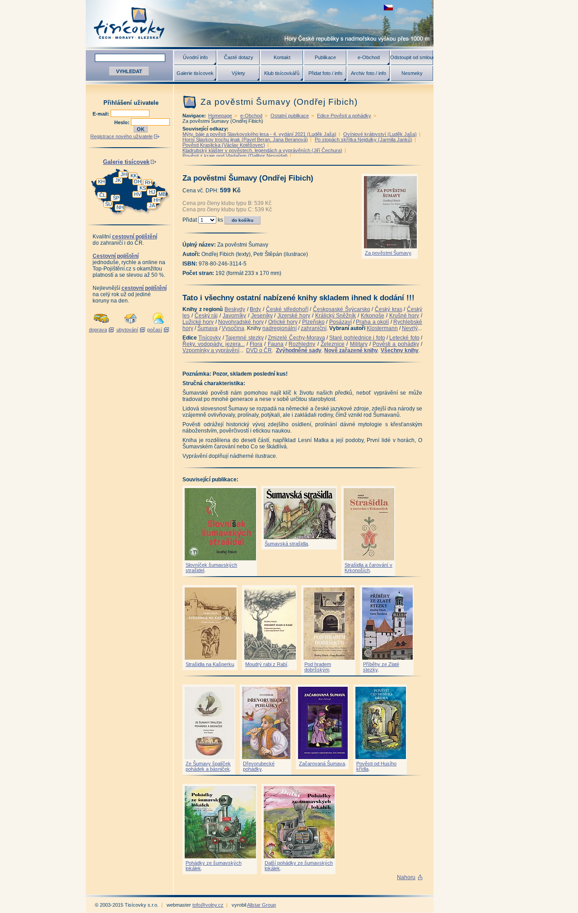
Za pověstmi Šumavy (388, 253)
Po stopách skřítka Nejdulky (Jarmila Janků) (363, 139)
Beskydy (234, 309)
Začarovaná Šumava (322, 763)
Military (359, 344)
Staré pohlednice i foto (357, 338)
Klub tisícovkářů (281, 73)
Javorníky (234, 315)
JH (124, 174)
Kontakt (282, 57)
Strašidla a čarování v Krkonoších (368, 567)
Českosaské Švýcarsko (341, 309)
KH (101, 181)
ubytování (127, 329)
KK (134, 175)
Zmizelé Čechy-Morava (296, 338)
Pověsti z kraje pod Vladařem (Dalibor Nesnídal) (235, 155)
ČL (102, 195)
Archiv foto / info (368, 73)
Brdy (255, 309)
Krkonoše (372, 315)
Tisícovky (209, 338)
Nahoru (406, 877)
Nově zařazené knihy (351, 350)
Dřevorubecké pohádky (259, 766)
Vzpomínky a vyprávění (210, 350)
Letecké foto (404, 338)
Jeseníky (262, 315)
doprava (98, 329)
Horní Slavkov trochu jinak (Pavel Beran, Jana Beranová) (245, 139)
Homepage (220, 115)
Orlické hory (283, 322)
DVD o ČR (259, 350)
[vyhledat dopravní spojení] (101, 324)
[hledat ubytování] (130, 324)
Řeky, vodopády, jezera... (213, 344)
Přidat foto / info (325, 73)
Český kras (388, 309)
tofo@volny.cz (208, 905)
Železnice (333, 344)
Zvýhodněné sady (299, 350)
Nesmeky (412, 73)
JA (152, 205)
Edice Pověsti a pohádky (344, 115)
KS (143, 188)
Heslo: (122, 122)
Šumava (207, 328)
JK (118, 180)
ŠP (116, 197)
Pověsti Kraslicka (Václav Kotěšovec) (223, 145)
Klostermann (382, 328)
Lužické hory (198, 322)
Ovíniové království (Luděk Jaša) (380, 134)
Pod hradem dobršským (317, 666)
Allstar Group (261, 905)
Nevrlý (410, 328)
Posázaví (340, 322)
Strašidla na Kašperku (210, 664)
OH (137, 181)
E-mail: (102, 113)
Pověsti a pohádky (396, 344)
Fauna (276, 344)
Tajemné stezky (244, 338)
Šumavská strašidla (286, 543)
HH (157, 200)
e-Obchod (369, 57)
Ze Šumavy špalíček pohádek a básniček (208, 766)
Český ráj (206, 315)
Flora (256, 344)
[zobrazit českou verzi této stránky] (388, 7)
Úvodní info (195, 57)
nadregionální (279, 328)
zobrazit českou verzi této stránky (388, 7)
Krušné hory (404, 315)
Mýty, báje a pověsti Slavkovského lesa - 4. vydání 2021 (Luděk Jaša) (259, 134)
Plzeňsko (313, 322)
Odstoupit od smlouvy (412, 57)
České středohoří (287, 309)
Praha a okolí (372, 322)
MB (162, 194)
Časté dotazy (238, 57)
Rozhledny (302, 344)
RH (148, 182)
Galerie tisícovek (195, 73)
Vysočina (233, 328)
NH (120, 207)
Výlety (238, 73)
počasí (154, 329)
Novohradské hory (240, 322)
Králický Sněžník (335, 315)
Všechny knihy (400, 350)
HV (137, 194)
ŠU (108, 204)
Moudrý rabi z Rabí (266, 664)
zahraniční (313, 328)
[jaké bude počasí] (158, 324)
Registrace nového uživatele (121, 136)
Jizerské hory (293, 315)
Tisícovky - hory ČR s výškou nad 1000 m (260, 23)
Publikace (325, 57)
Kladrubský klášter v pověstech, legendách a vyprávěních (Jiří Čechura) (262, 150)
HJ (152, 192)
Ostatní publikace (289, 115)
